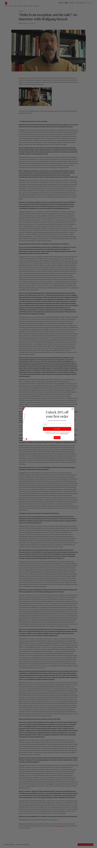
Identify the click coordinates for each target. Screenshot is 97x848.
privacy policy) (64, 433)
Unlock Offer (57, 429)
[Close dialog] (72, 409)
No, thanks (57, 437)
